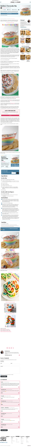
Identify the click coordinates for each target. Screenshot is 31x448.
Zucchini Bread (22, 60)
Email (12, 171)
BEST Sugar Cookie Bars (23, 43)
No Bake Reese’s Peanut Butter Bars (28, 43)
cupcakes (15, 97)
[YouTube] (6, 442)
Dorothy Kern (3, 161)
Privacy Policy (9, 445)
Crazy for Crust (3, 439)
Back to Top (29, 445)
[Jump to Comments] (19, 13)
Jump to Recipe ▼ (9, 13)
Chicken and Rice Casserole (28, 53)
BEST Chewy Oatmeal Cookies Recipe (22, 36)
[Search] (30, 2)
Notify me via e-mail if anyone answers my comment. (7, 374)
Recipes (12, 437)
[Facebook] (0, 442)
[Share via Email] (13, 348)
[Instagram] (5, 442)
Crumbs (27, 437)
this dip (11, 100)
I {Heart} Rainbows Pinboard (12, 269)
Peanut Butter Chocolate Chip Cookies (22, 53)
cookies (18, 97)
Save (12, 164)
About (21, 437)
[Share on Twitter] (11, 348)
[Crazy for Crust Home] (15, 2)
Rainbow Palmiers (10, 272)
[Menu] (1, 2)
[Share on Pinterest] (9, 348)
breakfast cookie (13, 103)
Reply (2, 398)
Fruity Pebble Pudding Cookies (28, 36)
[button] (0, 9)
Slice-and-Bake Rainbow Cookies (10, 313)
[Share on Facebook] (7, 348)
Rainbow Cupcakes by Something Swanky (5, 331)
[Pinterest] (3, 442)
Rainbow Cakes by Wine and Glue (4, 329)
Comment (1, 366)
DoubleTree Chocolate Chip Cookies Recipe (28, 61)
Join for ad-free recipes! (15, 0)
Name (1, 363)
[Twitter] (2, 442)
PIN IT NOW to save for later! (10, 22)
